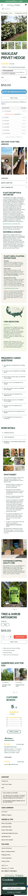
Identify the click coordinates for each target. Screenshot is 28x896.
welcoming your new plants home (14, 525)
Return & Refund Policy (8, 851)
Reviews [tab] (9, 738)
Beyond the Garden (7, 840)
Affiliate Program (6, 815)
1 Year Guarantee (6, 858)
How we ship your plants (18, 67)
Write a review (14, 731)
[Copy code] (22, 114)
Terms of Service (6, 848)
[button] (25, 160)
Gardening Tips (5, 836)
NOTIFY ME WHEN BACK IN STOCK (14, 92)
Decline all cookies (14, 892)
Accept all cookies (14, 888)
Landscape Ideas (6, 827)
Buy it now (14, 98)
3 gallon (5, 80)
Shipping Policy (5, 855)
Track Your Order (6, 784)
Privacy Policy (5, 861)
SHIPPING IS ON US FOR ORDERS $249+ (14, 1)
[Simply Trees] (13, 5)
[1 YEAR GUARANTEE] (14, 72)
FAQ (2, 787)
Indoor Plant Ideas (6, 830)
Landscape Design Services (9, 833)
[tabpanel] (14, 755)
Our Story (4, 812)
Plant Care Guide (6, 823)
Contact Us (4, 781)
